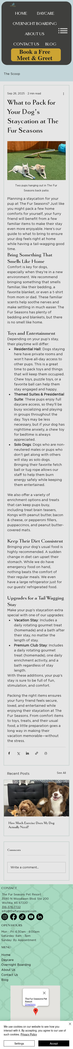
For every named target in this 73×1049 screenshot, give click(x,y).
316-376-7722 (11, 907)
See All (61, 772)
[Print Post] (46, 753)
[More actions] (63, 93)
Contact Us (9, 975)
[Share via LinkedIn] (27, 753)
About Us (8, 970)
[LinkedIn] (39, 916)
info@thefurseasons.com (19, 911)
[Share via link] (36, 753)
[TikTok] (22, 916)
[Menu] (62, 30)
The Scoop (12, 74)
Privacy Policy (29, 1034)
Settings (19, 1043)
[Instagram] (4, 916)
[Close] (67, 1026)
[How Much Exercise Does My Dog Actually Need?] (36, 798)
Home (5, 955)
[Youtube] (31, 916)
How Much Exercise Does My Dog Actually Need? (31, 825)
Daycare (7, 960)
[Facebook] (13, 916)
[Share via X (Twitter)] (18, 753)
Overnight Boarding (16, 965)
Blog (4, 980)
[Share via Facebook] (9, 753)
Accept (54, 1043)
